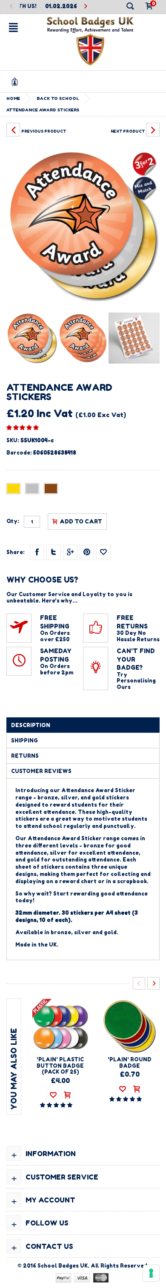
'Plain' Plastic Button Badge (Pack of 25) (60, 1065)
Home (13, 98)
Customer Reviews (41, 771)
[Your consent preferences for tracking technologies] (151, 1273)
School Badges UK (62, 1265)
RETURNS (25, 756)
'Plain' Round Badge (130, 1062)
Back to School (58, 98)
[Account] (16, 81)
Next (85, 6)
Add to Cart (81, 521)
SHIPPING (24, 740)
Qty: (12, 521)
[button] (22, 427)
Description (30, 725)
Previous (11, 6)
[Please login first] (103, 552)
